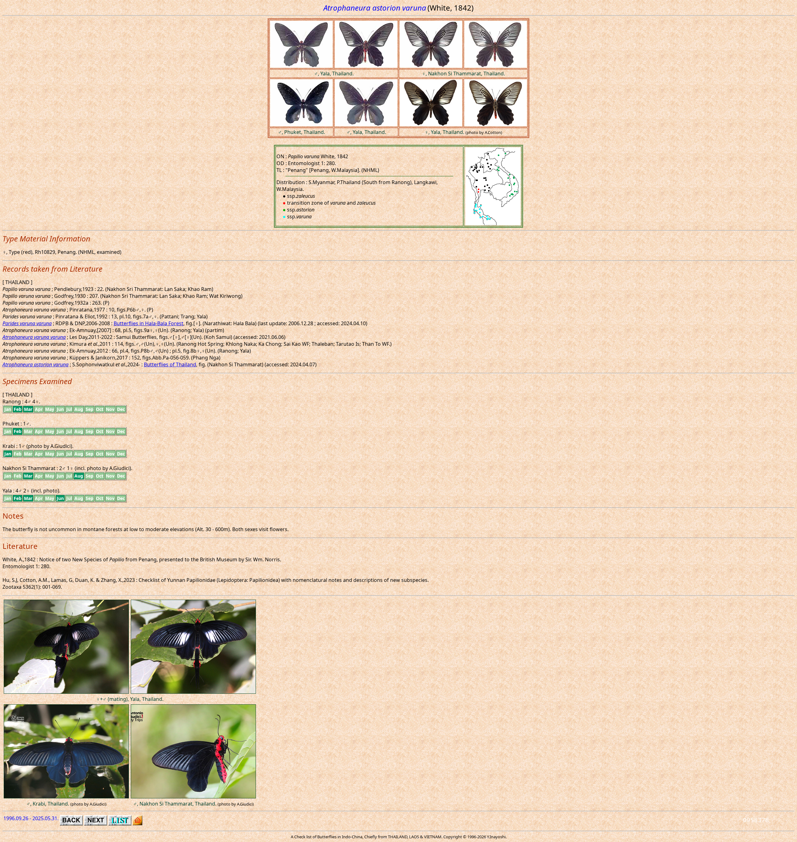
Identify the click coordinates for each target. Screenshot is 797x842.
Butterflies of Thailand (170, 364)
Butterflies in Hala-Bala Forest (148, 323)
